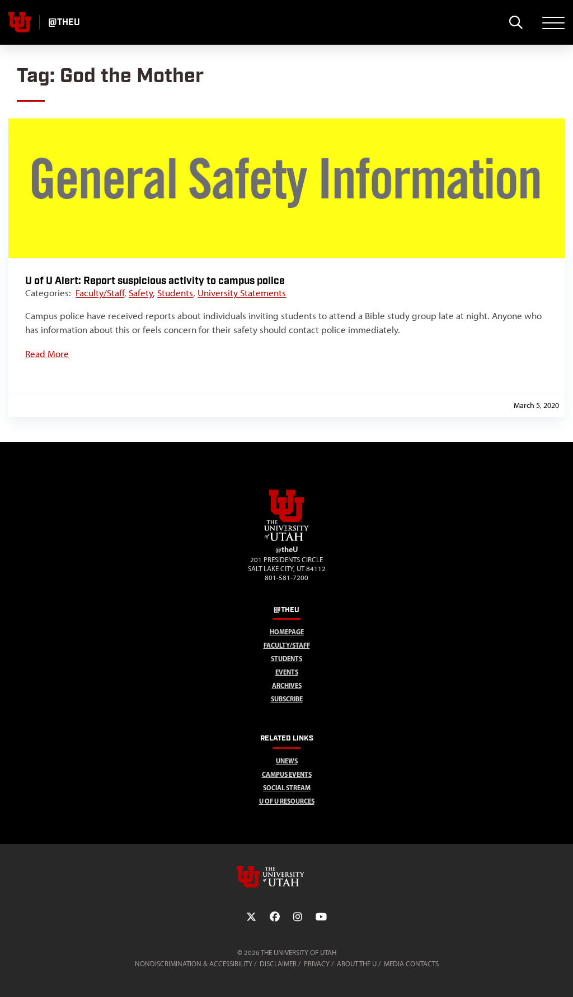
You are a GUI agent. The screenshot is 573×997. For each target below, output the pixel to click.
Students (175, 292)
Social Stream (287, 788)
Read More (47, 353)
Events (286, 672)
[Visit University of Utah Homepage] (19, 22)
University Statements (242, 292)
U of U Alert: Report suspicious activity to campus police (155, 280)
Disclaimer (278, 964)
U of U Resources (286, 801)
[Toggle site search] (515, 22)
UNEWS (287, 761)
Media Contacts (411, 964)
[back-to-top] (559, 975)
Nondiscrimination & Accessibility (193, 964)
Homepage (287, 632)
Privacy (317, 964)
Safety (141, 292)
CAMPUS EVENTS (287, 774)
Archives (287, 685)
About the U (357, 964)
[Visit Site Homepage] (286, 539)
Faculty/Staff (100, 292)
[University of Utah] (286, 876)
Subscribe (287, 699)
